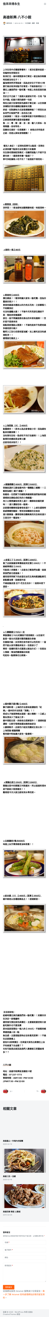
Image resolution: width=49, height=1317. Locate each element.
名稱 (7, 1242)
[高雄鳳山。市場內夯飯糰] (24, 1125)
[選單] (45, 4)
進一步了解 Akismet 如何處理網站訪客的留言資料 (24, 1294)
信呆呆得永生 (11, 4)
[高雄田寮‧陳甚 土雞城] (24, 1196)
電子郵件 (9, 1250)
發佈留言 (8, 1287)
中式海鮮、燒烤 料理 (32, 23)
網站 (6, 1257)
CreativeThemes (9, 1314)
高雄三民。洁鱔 (9, 1176)
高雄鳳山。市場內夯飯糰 (13, 1141)
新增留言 (9, 1265)
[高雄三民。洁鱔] (24, 1161)
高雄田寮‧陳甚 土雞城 (11, 1211)
